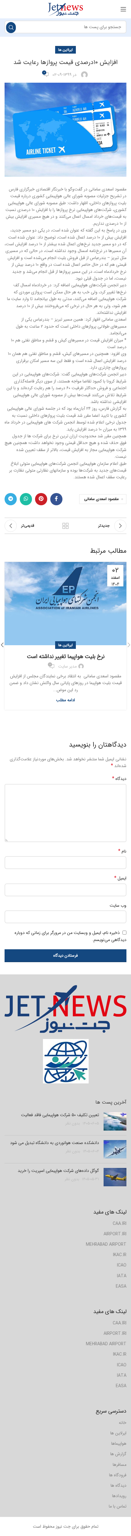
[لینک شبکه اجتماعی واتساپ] (26, 499)
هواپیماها (118, 1443)
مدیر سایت (67, 666)
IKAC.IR (119, 1255)
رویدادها (119, 1496)
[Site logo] (65, 9)
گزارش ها (118, 1454)
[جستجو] (11, 27)
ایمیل (120, 878)
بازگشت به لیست (65, 526)
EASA (121, 1286)
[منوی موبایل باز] (123, 9)
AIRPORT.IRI (115, 1234)
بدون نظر (73, 1123)
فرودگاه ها (117, 1475)
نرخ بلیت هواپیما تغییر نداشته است (65, 656)
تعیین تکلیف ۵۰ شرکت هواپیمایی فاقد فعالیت (60, 1115)
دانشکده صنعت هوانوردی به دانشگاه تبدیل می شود (54, 1142)
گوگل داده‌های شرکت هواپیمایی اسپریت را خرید (58, 1170)
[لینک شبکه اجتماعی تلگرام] (11, 499)
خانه (122, 1422)
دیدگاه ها (118, 1485)
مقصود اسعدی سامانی (101, 499)
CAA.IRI (119, 1223)
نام (122, 851)
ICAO (121, 1265)
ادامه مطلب (65, 700)
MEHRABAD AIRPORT (106, 1244)
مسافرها (119, 1464)
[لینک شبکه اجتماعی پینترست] (41, 499)
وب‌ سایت (118, 905)
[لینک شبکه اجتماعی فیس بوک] (56, 499)
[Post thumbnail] (115, 1121)
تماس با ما (117, 1506)
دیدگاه (119, 778)
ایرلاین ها (65, 50)
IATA (121, 1276)
